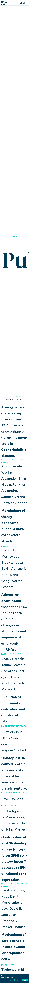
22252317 (6, 886)
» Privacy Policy (8, 980)
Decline (17, 980)
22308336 (6, 727)
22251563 (6, 965)
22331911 (6, 462)
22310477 (6, 654)
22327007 (6, 546)
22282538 (6, 794)
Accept (24, 980)
